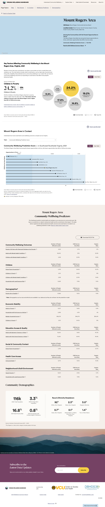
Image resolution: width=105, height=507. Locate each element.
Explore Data (43, 494)
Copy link (98, 115)
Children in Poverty (10, 273)
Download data (79, 115)
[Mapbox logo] (5, 53)
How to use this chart (95, 71)
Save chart (89, 115)
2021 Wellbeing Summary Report (19, 494)
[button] (85, 42)
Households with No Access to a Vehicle (16, 312)
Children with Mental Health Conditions (16, 257)
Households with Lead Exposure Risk (15, 281)
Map (12, 7)
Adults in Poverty (10, 308)
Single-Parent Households (12, 269)
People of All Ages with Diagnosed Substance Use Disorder (21, 249)
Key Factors (20, 7)
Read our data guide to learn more (59, 225)
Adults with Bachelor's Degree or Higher (16, 332)
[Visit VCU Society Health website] (64, 488)
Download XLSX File (88, 237)
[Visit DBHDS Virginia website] (92, 488)
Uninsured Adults (10, 360)
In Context (30, 7)
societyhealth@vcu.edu (88, 494)
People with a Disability (11, 293)
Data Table (97, 77)
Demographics (56, 7)
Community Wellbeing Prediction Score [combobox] (19, 140)
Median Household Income (12, 316)
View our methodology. (12, 194)
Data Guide (61, 494)
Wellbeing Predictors (43, 7)
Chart (90, 77)
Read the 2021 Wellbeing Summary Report (73, 45)
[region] (31, 35)
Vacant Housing (10, 373)
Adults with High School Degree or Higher (16, 336)
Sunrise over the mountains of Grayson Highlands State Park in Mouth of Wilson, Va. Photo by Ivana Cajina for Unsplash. (27, 452)
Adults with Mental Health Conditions (15, 253)
